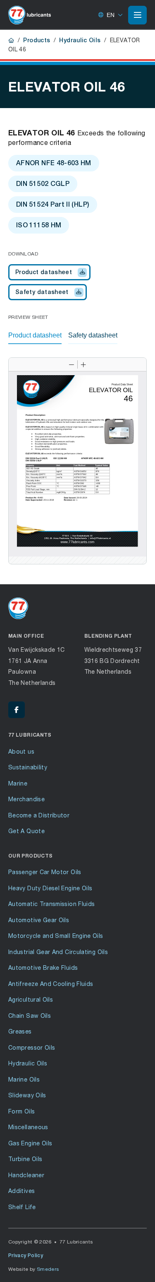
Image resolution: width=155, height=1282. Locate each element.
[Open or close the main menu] (137, 15)
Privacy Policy (25, 1255)
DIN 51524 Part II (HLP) (52, 204)
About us (21, 751)
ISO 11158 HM (38, 225)
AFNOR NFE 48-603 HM (53, 163)
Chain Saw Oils (29, 1015)
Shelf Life (22, 1206)
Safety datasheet (42, 292)
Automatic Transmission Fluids (51, 903)
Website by (34, 1269)
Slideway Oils (27, 1095)
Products (36, 40)
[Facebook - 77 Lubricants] (16, 709)
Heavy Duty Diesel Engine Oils (50, 888)
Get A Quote (26, 830)
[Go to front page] (29, 15)
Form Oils (21, 1111)
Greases (20, 1031)
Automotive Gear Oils (38, 919)
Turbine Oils (25, 1158)
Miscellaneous (28, 1126)
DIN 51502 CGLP (42, 184)
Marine (17, 783)
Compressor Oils (31, 1047)
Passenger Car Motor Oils (44, 871)
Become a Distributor (38, 815)
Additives (21, 1190)
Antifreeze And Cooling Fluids (50, 983)
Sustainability (27, 767)
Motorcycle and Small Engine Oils (55, 935)
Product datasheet (43, 272)
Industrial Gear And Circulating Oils (58, 951)
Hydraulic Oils (79, 40)
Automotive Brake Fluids (43, 967)
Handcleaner (26, 1174)
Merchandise (26, 798)
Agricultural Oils (30, 999)
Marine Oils (24, 1079)
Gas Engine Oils (30, 1143)
